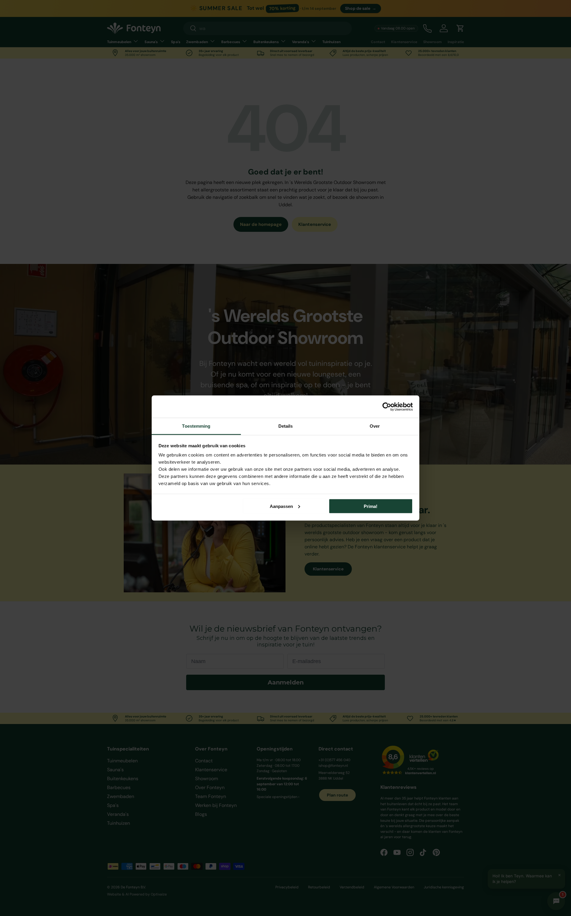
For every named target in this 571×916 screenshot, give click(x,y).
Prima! (370, 506)
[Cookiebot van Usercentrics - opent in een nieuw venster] (387, 406)
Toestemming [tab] (196, 426)
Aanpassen (281, 506)
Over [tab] (375, 426)
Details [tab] (285, 426)
